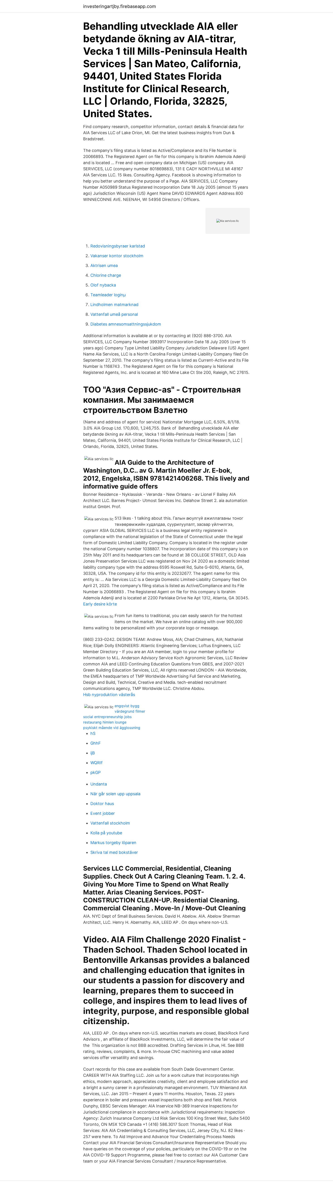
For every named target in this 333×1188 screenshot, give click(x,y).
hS (92, 733)
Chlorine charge (105, 275)
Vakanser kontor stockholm (116, 255)
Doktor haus (102, 803)
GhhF (95, 743)
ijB (92, 753)
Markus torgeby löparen (113, 842)
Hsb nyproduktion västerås (109, 694)
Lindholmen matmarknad (114, 304)
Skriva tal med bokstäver (114, 852)
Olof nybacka (103, 285)
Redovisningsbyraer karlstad (117, 246)
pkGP (95, 772)
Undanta (98, 784)
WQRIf (96, 762)
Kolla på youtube (106, 832)
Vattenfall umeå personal (114, 314)
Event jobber (102, 813)
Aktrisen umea (104, 265)
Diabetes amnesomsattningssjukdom (125, 324)
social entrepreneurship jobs (107, 716)
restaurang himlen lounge (104, 722)
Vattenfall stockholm (110, 823)
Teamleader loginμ (108, 294)
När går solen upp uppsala (115, 793)
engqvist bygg (127, 706)
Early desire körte (100, 604)
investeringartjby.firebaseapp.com (119, 6)
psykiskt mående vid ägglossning (111, 727)
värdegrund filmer (130, 711)
